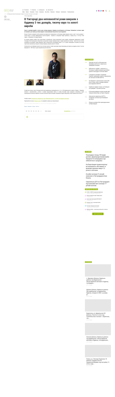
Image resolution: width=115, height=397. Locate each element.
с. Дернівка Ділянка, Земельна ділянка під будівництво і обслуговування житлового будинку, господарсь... (97, 280)
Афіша (23, 11)
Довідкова (58, 11)
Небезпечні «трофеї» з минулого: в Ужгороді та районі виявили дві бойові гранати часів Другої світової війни (99, 70)
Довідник (42, 9)
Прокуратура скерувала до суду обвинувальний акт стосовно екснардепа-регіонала (50, 98)
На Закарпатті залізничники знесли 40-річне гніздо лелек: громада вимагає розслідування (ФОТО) (99, 82)
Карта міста (53, 11)
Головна (26, 9)
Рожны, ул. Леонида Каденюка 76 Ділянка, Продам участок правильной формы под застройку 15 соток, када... (97, 361)
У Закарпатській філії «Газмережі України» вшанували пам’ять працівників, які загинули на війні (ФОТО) (100, 76)
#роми (25, 106)
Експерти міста (63, 11)
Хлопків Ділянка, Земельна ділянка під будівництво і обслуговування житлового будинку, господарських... (97, 338)
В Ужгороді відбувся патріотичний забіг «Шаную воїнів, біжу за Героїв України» (99, 92)
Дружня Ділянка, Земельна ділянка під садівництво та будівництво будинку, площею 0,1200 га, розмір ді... (97, 292)
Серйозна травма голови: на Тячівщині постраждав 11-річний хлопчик (99, 87)
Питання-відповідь (70, 11)
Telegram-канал (37, 101)
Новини (34, 9)
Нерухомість (41, 11)
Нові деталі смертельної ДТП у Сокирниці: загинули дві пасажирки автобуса (98, 97)
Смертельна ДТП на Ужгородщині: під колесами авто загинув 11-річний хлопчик (98, 184)
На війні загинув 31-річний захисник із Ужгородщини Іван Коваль (96, 176)
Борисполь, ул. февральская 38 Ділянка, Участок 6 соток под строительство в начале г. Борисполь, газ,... (97, 315)
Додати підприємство (98, 213)
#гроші (33, 106)
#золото (37, 106)
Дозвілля (50, 9)
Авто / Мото (47, 11)
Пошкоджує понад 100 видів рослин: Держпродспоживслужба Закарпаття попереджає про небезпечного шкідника (97, 158)
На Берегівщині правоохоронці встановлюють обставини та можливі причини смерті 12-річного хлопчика (96, 167)
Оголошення (32, 11)
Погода (37, 11)
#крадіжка (30, 106)
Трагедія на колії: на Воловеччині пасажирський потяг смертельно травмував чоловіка (97, 64)
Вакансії (27, 11)
